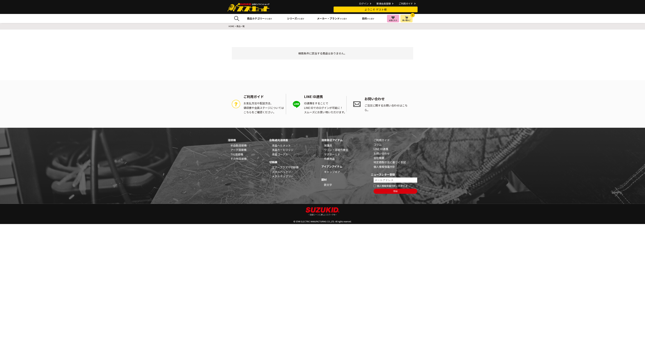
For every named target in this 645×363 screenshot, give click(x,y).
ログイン (364, 3)
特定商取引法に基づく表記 (390, 162)
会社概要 (379, 158)
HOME (231, 26)
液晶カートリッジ (282, 150)
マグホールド (332, 154)
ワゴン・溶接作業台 (336, 150)
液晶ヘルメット (281, 145)
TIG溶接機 (236, 154)
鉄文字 (328, 185)
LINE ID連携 (381, 149)
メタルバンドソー (283, 172)
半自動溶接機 (238, 145)
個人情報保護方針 (384, 167)
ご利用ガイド (406, 3)
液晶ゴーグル (280, 154)
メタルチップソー (282, 176)
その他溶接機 (238, 159)
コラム (378, 145)
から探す (259, 18)
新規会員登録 (384, 3)
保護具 (328, 145)
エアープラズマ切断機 (285, 167)
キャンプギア (332, 172)
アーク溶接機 (238, 150)
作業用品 (329, 159)
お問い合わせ (382, 153)
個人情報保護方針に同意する (392, 186)
